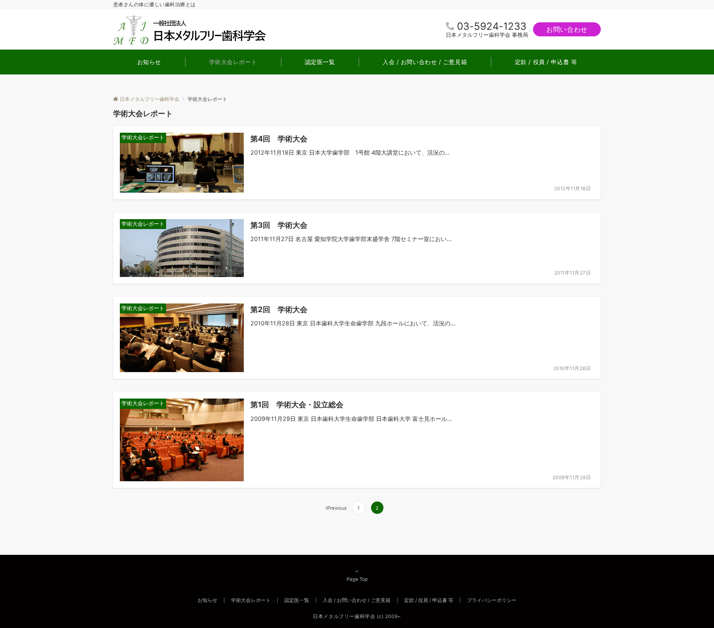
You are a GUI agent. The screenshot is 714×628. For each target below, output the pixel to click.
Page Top (357, 579)
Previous (337, 508)
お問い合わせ (567, 29)
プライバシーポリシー (491, 600)
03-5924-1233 (491, 26)
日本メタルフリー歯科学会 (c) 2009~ (357, 616)
